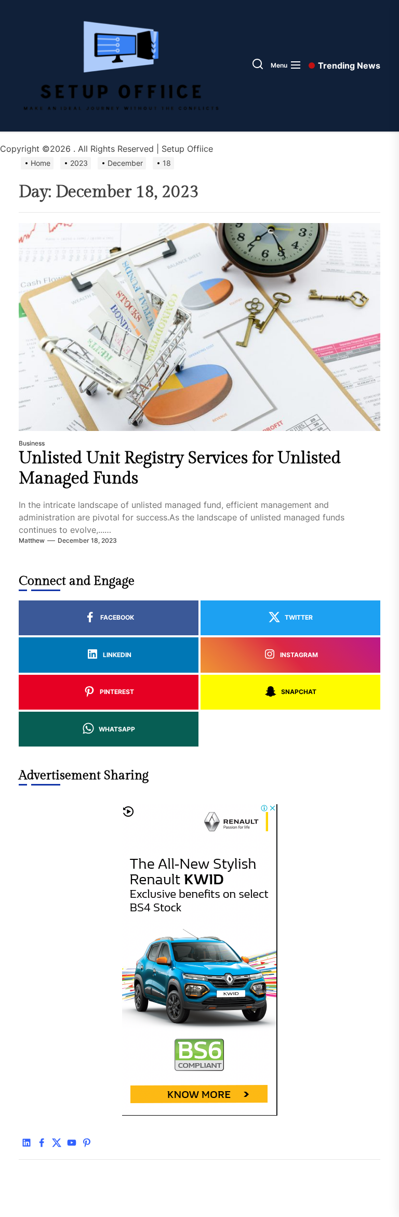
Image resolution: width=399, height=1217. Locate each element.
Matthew (32, 540)
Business (32, 443)
